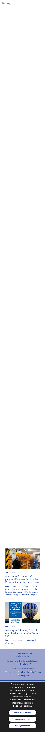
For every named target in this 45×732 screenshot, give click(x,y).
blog (15, 496)
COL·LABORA (23, 664)
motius (7, 397)
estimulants (17, 287)
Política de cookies (22, 706)
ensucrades (12, 284)
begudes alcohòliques (19, 281)
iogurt (26, 211)
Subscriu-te (22, 656)
